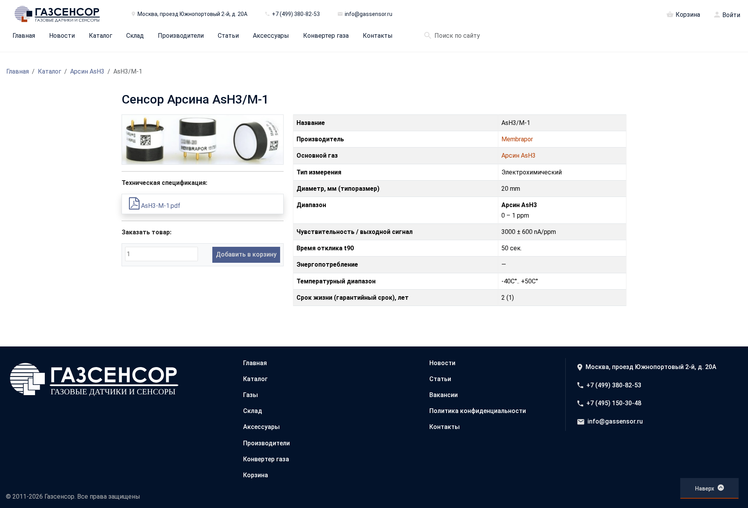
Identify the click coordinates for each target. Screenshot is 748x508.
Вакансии (443, 395)
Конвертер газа (326, 36)
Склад (135, 36)
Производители (181, 36)
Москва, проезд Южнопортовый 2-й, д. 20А (651, 367)
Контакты (378, 36)
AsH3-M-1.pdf (159, 205)
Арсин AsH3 (87, 71)
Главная (23, 36)
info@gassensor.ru (615, 421)
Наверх (704, 488)
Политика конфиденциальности (477, 411)
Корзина (688, 14)
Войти (731, 15)
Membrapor (517, 139)
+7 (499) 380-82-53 (613, 385)
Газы (250, 395)
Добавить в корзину (246, 254)
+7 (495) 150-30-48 (613, 403)
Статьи (228, 36)
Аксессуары (271, 36)
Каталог (100, 36)
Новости (62, 36)
